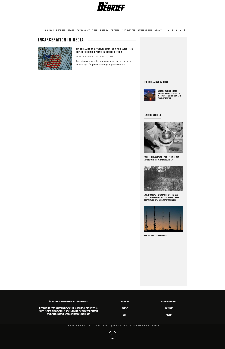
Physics (115, 30)
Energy (104, 30)
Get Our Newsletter (146, 326)
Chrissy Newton (84, 57)
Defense (60, 30)
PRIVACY (169, 315)
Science (49, 30)
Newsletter (129, 30)
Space (71, 30)
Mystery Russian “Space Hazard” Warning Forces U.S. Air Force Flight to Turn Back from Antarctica (169, 94)
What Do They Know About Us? (155, 235)
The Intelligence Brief (111, 326)
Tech (95, 30)
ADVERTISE (125, 301)
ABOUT (125, 315)
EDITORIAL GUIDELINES (169, 301)
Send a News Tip (79, 326)
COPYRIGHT (169, 308)
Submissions (145, 30)
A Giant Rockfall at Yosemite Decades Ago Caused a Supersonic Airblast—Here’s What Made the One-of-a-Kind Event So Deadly (161, 198)
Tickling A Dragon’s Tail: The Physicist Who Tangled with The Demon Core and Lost (161, 158)
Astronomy (83, 30)
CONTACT (125, 308)
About (158, 30)
